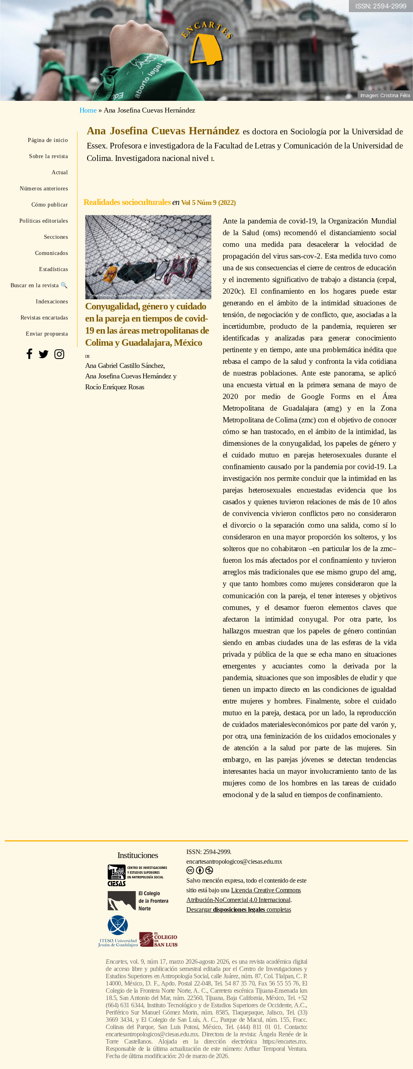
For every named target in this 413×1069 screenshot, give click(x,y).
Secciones (56, 237)
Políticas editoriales (43, 220)
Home (88, 110)
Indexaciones (52, 301)
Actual (60, 172)
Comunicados (51, 253)
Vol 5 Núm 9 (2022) (208, 202)
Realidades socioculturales (127, 202)
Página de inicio (48, 140)
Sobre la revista (48, 156)
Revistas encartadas (44, 317)
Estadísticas (53, 269)
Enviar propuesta (47, 333)
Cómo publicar (49, 204)
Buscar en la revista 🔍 (39, 285)
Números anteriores (44, 188)
